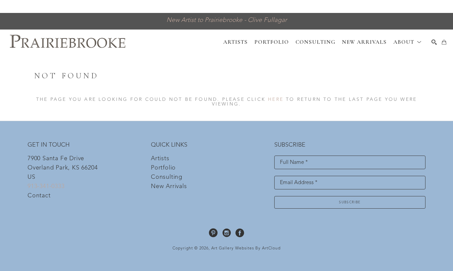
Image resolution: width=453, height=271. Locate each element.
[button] (407, 41)
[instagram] (226, 233)
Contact (39, 196)
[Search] (434, 42)
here (276, 99)
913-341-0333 (46, 186)
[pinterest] (213, 233)
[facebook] (239, 233)
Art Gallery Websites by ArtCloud (246, 248)
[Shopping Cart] (444, 42)
